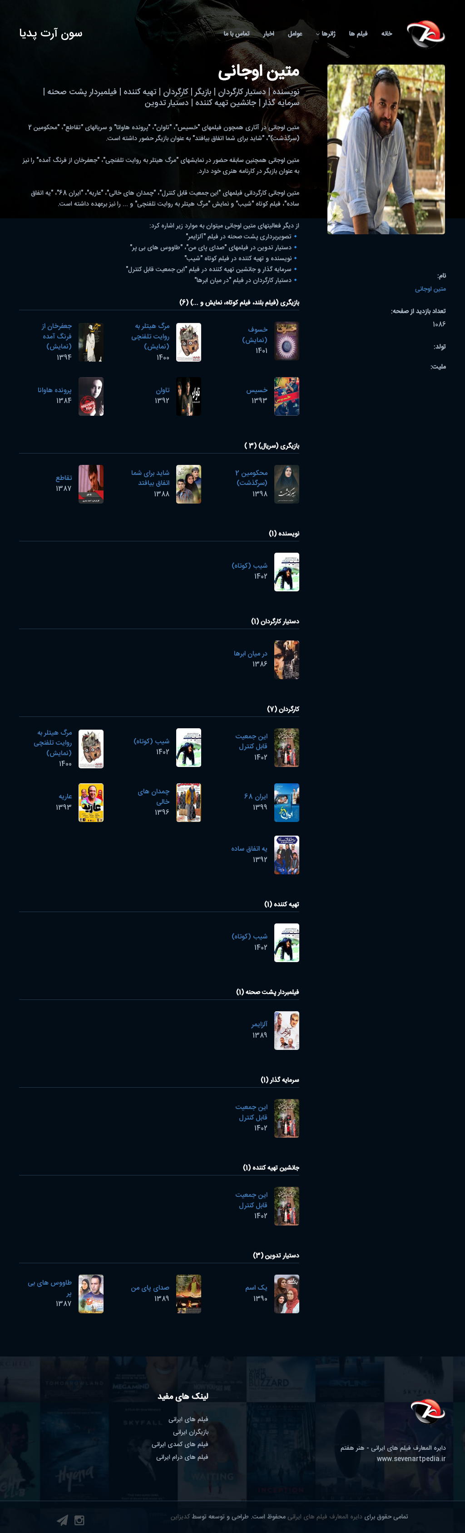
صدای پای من (150, 1288)
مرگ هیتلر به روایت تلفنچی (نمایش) (150, 337)
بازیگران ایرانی (190, 1432)
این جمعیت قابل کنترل (251, 742)
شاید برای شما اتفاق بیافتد (150, 478)
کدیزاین (180, 1517)
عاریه (65, 796)
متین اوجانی (430, 289)
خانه (386, 34)
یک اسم (256, 1288)
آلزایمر (259, 1024)
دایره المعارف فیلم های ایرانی (324, 1517)
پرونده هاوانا (55, 390)
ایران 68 (255, 796)
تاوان (162, 390)
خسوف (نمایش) (254, 335)
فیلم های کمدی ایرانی (180, 1444)
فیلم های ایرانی (188, 1419)
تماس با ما (237, 34)
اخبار (268, 34)
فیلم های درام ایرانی (182, 1457)
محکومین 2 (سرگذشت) (251, 478)
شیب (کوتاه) (249, 566)
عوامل (295, 34)
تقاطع (63, 478)
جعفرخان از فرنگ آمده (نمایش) (57, 337)
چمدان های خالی (153, 797)
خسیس (256, 390)
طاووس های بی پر (50, 1288)
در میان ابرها (250, 654)
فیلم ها (358, 34)
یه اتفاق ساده (249, 849)
